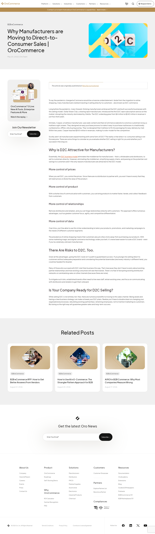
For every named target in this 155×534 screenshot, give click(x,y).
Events (21, 484)
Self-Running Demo (51, 480)
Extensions (122, 480)
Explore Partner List (100, 488)
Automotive (73, 488)
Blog (120, 484)
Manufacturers (74, 473)
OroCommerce (49, 473)
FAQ (45, 506)
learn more (101, 10)
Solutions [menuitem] (56, 4)
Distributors (73, 477)
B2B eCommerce (17, 374)
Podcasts (121, 491)
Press (21, 488)
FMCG (71, 480)
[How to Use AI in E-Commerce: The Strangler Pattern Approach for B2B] (77, 357)
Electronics (73, 491)
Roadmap (47, 477)
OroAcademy (123, 477)
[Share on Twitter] (150, 87)
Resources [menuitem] (104, 4)
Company (22, 473)
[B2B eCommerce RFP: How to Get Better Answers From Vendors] (30, 357)
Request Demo (146, 4)
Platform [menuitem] (44, 4)
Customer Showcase (101, 473)
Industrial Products (75, 495)
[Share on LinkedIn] (150, 93)
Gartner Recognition (51, 502)
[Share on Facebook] (150, 81)
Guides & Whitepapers (126, 488)
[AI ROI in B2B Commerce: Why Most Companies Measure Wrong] (125, 357)
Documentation (123, 473)
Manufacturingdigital (90, 86)
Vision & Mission (24, 477)
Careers (22, 480)
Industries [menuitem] (68, 4)
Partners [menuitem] (92, 4)
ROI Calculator (49, 498)
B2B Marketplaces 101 (125, 498)
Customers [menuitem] (80, 4)
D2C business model (69, 156)
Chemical (72, 498)
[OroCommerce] (10, 3)
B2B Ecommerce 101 (125, 495)
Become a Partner (100, 492)
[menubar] (76, 4)
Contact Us (23, 491)
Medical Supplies (75, 484)
